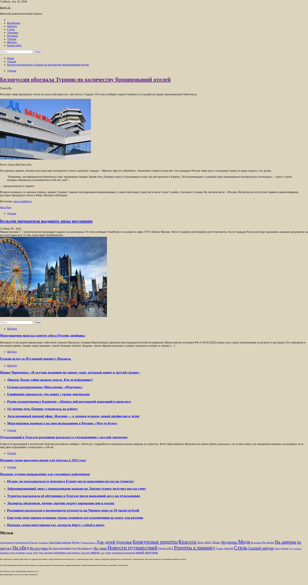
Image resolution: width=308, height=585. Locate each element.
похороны (59, 552)
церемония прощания (123, 552)
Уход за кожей (295, 549)
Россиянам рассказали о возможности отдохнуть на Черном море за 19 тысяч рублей (73, 510)
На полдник (39, 548)
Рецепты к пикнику (194, 547)
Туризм (11, 38)
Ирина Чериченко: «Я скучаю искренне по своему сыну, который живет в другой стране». (70, 372)
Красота (12, 26)
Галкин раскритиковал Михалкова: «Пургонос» (45, 387)
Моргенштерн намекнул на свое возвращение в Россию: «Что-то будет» (62, 423)
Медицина (229, 542)
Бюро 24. (5, 7)
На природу (85, 548)
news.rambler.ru (23, 201)
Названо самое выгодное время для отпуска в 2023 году (43, 460)
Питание (12, 35)
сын (102, 553)
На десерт (268, 542)
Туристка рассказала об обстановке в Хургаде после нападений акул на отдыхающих (73, 496)
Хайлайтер (4, 553)
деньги (28, 553)
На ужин (100, 548)
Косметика (13, 22)
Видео (76, 542)
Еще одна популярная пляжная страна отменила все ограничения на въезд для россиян (75, 518)
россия (85, 552)
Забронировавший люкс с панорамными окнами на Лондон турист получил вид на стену (76, 488)
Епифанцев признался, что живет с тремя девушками (48, 394)
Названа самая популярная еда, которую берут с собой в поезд (55, 525)
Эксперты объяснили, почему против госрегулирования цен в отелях (60, 503)
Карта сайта (14, 45)
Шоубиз (12, 42)
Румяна (219, 548)
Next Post (5, 207)
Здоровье (12, 32)
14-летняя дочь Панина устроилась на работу (42, 409)
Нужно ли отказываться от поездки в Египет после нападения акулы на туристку (70, 481)
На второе (256, 542)
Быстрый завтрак (60, 542)
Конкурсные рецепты (155, 542)
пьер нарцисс (73, 552)
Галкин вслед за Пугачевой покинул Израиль (35, 359)
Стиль (11, 29)
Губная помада (88, 542)
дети (35, 552)
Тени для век (281, 548)
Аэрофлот (43, 542)
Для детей (105, 541)
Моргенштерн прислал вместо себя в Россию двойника (42, 335)
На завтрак (285, 542)
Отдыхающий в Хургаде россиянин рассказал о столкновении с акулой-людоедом (63, 437)
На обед (20, 547)
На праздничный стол (62, 548)
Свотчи (228, 548)
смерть (95, 552)
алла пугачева (17, 552)
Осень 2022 (165, 548)
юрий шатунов (147, 552)
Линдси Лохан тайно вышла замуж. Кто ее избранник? (50, 380)
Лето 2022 (204, 542)
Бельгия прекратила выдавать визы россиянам (46, 221)
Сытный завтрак (261, 548)
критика (48, 552)
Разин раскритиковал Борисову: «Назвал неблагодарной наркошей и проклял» (69, 401)
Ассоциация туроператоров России (19, 542)
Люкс (216, 542)
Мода (244, 542)
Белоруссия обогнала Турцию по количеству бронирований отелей (85, 79)
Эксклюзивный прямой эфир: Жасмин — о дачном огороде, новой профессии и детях (73, 416)
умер (108, 552)
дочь (40, 552)
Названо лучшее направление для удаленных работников (45, 474)
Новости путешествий (132, 547)
